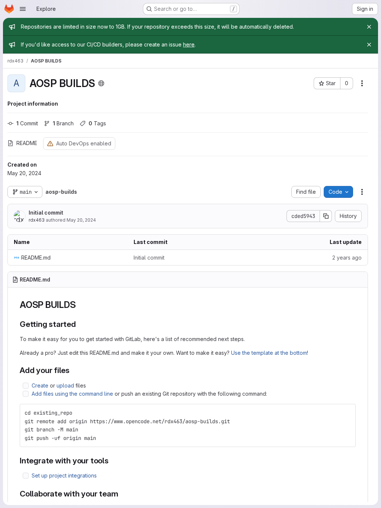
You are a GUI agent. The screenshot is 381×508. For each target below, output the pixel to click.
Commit (27, 123)
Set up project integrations (64, 475)
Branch (63, 123)
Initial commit (46, 212)
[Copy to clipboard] (347, 413)
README (26, 143)
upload (65, 385)
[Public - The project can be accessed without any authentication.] (101, 83)
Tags (97, 123)
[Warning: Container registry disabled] (50, 143)
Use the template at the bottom (269, 353)
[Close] (369, 26)
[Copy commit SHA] (326, 216)
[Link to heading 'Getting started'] (80, 324)
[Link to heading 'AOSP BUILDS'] (80, 304)
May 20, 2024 (81, 220)
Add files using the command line (72, 393)
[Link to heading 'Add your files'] (74, 370)
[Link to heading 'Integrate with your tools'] (113, 460)
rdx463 (37, 220)
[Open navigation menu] (23, 9)
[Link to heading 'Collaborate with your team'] (122, 493)
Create (40, 385)
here (189, 44)
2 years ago (347, 257)
